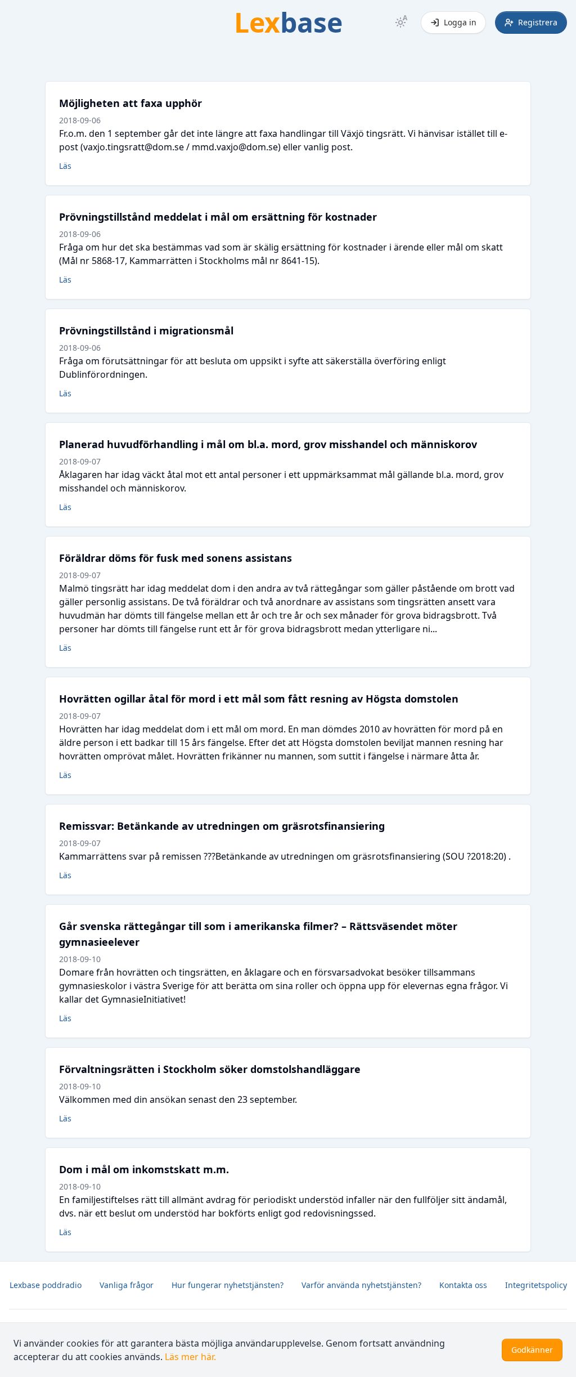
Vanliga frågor (127, 1285)
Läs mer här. (190, 1357)
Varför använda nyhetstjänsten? (361, 1285)
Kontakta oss (463, 1285)
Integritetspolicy (536, 1285)
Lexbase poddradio (46, 1285)
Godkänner (532, 1349)
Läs (65, 165)
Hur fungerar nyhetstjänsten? (228, 1285)
